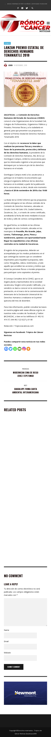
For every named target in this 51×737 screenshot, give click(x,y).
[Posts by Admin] (5, 65)
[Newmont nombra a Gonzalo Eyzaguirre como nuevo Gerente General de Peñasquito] (21, 472)
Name (6, 630)
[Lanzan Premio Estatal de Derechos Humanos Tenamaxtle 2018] (25, 89)
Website (7, 652)
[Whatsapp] (15, 349)
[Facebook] (18, 8)
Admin (10, 65)
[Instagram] (22, 8)
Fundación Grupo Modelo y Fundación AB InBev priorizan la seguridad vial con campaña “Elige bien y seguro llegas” (25, 524)
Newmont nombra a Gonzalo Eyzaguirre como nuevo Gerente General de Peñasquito (24, 488)
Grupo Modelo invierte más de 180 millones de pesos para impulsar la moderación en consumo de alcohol (24, 452)
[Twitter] (27, 8)
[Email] (19, 349)
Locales (7, 43)
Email (6, 641)
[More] (28, 349)
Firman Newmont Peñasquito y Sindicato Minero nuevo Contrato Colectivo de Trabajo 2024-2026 (25, 561)
